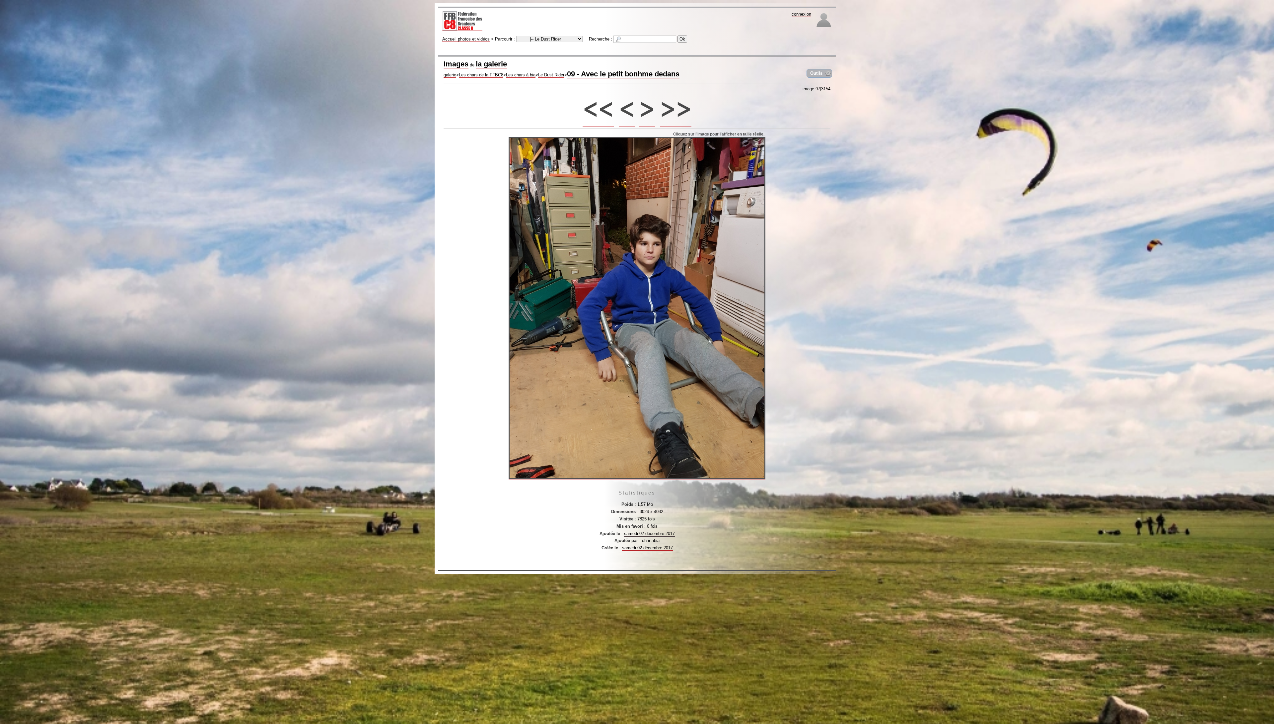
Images (456, 64)
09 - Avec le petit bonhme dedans (623, 74)
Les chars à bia (520, 74)
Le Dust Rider (551, 74)
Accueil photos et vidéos (466, 39)
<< (598, 105)
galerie (450, 74)
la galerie (491, 64)
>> (676, 105)
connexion (801, 14)
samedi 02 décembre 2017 (649, 533)
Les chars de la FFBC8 (481, 74)
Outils (816, 73)
